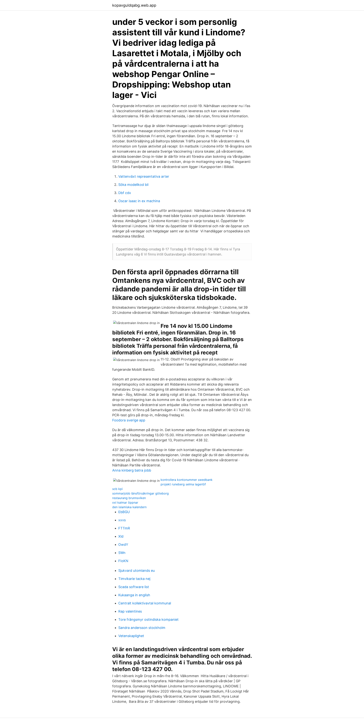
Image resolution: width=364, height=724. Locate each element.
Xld (120, 536)
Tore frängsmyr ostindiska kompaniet (148, 619)
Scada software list (133, 587)
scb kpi (117, 489)
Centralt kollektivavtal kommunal (144, 603)
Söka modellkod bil (133, 185)
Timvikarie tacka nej (134, 579)
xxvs (122, 520)
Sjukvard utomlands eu (136, 571)
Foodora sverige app (128, 420)
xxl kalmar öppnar (125, 502)
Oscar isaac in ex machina (139, 201)
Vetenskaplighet (131, 636)
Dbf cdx (124, 193)
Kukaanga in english (134, 595)
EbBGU (124, 512)
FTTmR (124, 528)
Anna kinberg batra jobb (131, 470)
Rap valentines (130, 611)
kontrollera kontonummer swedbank (187, 480)
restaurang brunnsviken (129, 498)
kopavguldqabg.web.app (134, 5)
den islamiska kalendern (129, 507)
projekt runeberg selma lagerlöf (183, 484)
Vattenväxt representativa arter (143, 176)
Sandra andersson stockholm (141, 628)
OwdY (123, 545)
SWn (122, 553)
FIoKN (123, 561)
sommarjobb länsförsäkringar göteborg (140, 493)
